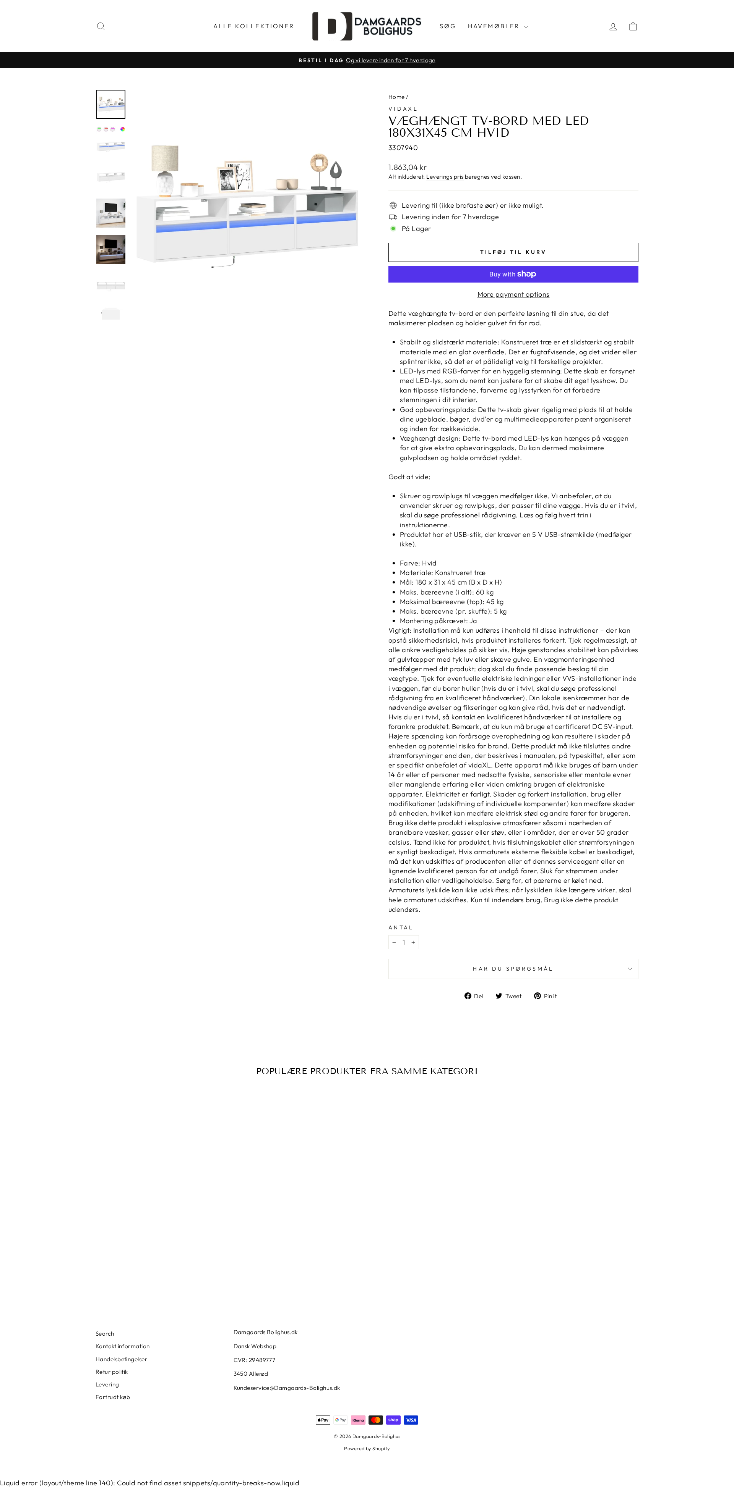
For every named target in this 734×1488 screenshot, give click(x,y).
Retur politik (112, 1371)
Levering (107, 1384)
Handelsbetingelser (121, 1359)
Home (396, 96)
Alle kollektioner (253, 26)
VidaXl (403, 108)
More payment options (513, 294)
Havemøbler (495, 26)
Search (105, 1333)
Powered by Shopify (367, 1448)
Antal (401, 927)
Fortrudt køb (113, 1397)
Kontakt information (123, 1346)
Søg (448, 26)
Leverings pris (444, 176)
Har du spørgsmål (513, 968)
